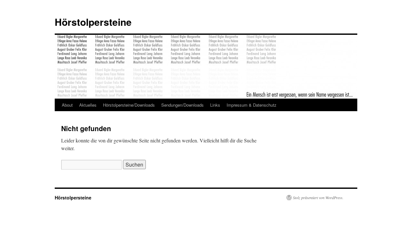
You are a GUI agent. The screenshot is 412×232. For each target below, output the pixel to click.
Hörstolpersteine (93, 22)
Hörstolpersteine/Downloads (129, 105)
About (67, 105)
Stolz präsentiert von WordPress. (318, 197)
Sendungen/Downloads (182, 105)
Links (215, 105)
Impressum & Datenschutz (251, 105)
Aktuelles (88, 105)
